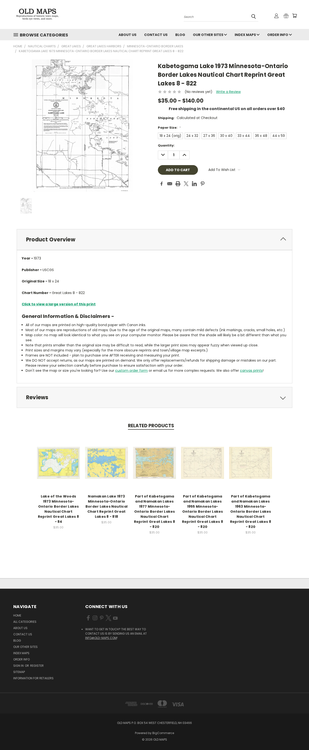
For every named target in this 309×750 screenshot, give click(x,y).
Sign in (18, 666)
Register (37, 666)
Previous (296, 735)
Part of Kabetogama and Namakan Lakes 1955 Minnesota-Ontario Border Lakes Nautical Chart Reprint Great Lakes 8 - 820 (202, 511)
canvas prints (251, 370)
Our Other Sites (208, 34)
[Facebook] (161, 183)
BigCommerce (163, 733)
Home (17, 615)
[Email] (169, 183)
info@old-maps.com (101, 638)
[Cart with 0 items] (294, 15)
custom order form (131, 370)
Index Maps (246, 34)
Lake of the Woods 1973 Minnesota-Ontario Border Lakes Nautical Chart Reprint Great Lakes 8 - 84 (58, 509)
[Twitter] (186, 183)
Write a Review (228, 91)
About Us (127, 34)
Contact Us (156, 34)
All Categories (24, 622)
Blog (180, 34)
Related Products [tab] (151, 425)
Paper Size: (169, 127)
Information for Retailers (33, 678)
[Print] (178, 183)
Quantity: (166, 145)
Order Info (278, 34)
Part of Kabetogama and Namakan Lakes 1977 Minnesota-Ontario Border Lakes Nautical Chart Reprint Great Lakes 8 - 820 (154, 511)
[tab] (154, 239)
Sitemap (19, 672)
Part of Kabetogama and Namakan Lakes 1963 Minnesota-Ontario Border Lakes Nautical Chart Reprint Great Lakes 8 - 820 (250, 511)
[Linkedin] (194, 183)
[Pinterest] (202, 183)
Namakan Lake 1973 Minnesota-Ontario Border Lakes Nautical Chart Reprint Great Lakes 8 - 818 (106, 506)
